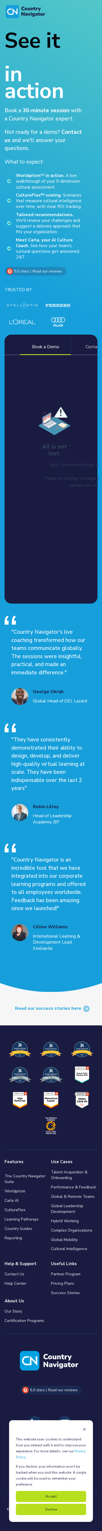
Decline (51, 1509)
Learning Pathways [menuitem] (22, 1219)
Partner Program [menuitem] (65, 1274)
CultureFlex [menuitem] (15, 1210)
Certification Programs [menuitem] (24, 1320)
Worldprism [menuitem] (15, 1191)
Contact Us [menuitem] (14, 1274)
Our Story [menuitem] (13, 1311)
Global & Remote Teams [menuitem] (73, 1196)
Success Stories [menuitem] (65, 1293)
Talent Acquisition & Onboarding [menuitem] (69, 1174)
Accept (51, 1496)
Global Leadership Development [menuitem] (67, 1208)
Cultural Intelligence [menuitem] (69, 1249)
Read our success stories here (48, 1008)
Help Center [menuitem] (15, 1283)
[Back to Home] (25, 11)
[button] (8, 1522)
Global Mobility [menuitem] (64, 1239)
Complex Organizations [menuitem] (71, 1230)
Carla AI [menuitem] (11, 1200)
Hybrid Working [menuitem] (65, 1221)
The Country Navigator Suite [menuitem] (25, 1178)
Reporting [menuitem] (13, 1238)
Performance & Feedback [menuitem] (73, 1187)
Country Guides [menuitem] (18, 1228)
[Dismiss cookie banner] (84, 1430)
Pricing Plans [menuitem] (62, 1283)
